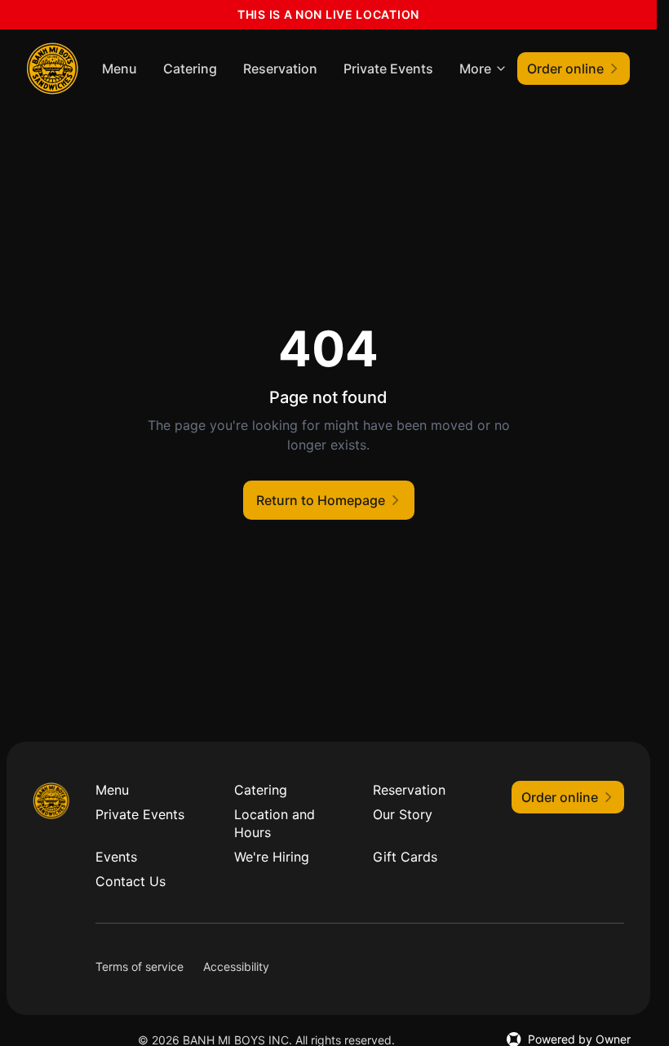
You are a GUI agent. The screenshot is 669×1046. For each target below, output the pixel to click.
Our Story (402, 814)
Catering (190, 68)
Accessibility (236, 966)
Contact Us (130, 881)
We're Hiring (271, 857)
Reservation (280, 68)
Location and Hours (274, 823)
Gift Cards (405, 857)
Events (116, 857)
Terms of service (139, 966)
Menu (119, 68)
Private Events (388, 68)
